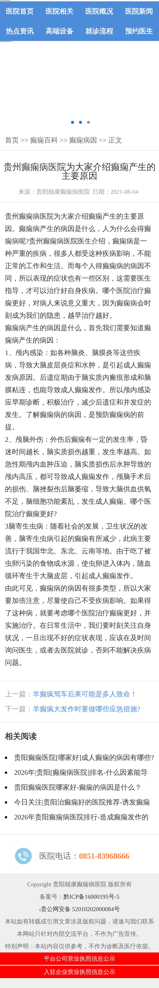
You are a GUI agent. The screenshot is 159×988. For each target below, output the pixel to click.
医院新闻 (139, 11)
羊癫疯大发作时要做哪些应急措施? (86, 709)
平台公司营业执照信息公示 (79, 958)
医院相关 (60, 11)
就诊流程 (99, 31)
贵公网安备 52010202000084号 (80, 909)
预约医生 (139, 31)
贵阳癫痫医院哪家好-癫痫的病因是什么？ (78, 787)
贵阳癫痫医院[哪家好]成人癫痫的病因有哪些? (84, 757)
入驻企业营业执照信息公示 (79, 972)
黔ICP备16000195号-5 (91, 896)
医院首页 (20, 11)
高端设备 (60, 31)
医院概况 (99, 11)
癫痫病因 (83, 140)
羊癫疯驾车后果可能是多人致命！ (85, 694)
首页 (12, 140)
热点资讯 (20, 31)
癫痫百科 (44, 140)
